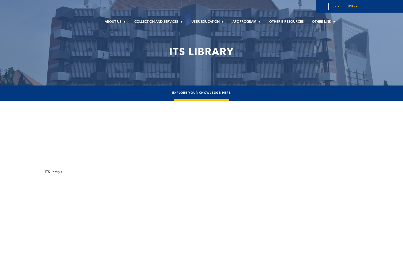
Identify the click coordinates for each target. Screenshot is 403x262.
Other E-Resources (286, 22)
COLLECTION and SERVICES (156, 22)
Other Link (322, 22)
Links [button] (351, 6)
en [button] (335, 6)
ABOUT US (113, 22)
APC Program (244, 22)
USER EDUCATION (205, 22)
